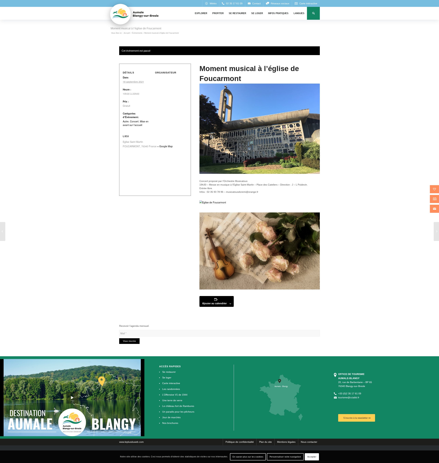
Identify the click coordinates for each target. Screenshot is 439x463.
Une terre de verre (172, 400)
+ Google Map (165, 146)
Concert (134, 121)
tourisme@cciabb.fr (348, 397)
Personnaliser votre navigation (285, 456)
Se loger (166, 377)
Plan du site (265, 442)
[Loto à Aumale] (2, 231)
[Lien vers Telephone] (232, 3)
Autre (126, 121)
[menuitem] (201, 13)
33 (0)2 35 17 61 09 (350, 393)
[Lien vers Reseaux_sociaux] (277, 3)
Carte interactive (171, 383)
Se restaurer (169, 372)
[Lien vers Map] (306, 3)
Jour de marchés (171, 417)
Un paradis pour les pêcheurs (178, 411)
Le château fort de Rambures (178, 406)
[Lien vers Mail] (254, 3)
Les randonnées (171, 389)
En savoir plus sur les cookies (248, 456)
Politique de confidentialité (240, 442)
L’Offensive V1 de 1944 (174, 394)
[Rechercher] (313, 13)
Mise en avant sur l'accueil (136, 123)
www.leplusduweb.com (131, 442)
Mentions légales (286, 442)
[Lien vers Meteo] (210, 3)
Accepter (311, 456)
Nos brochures (170, 423)
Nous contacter (309, 442)
